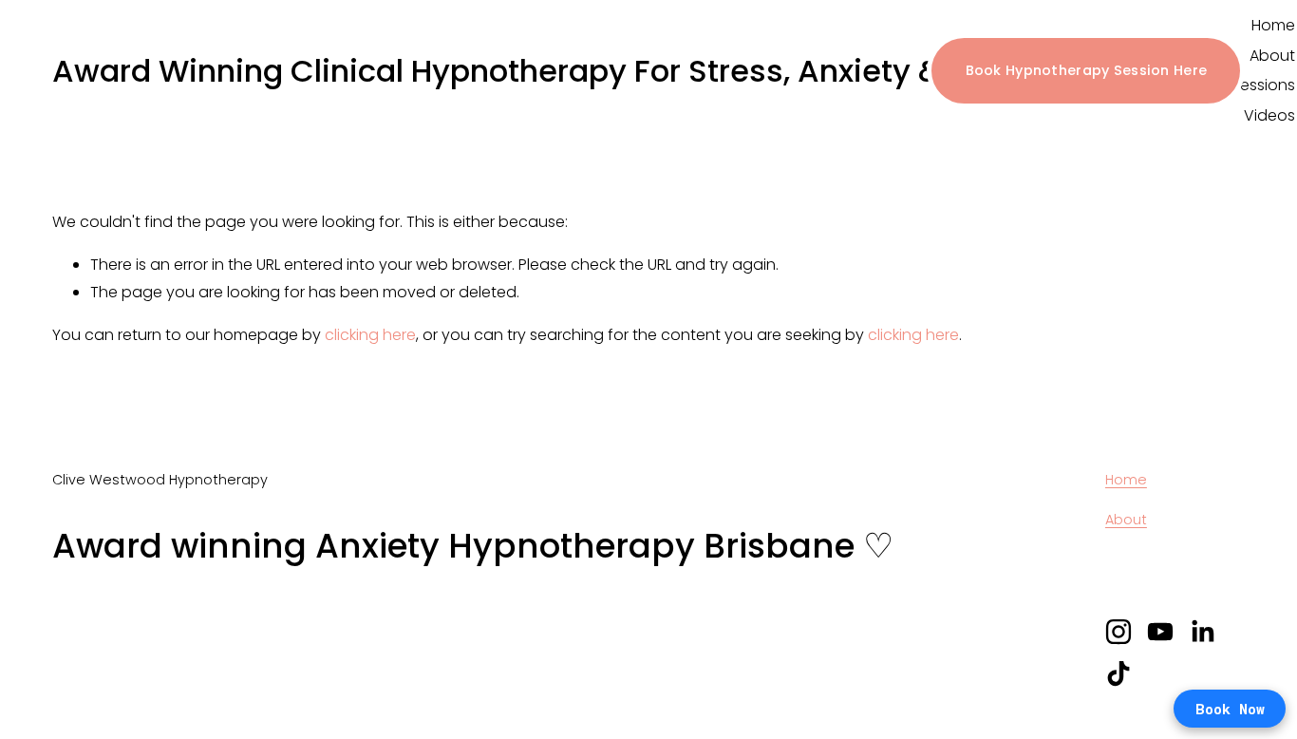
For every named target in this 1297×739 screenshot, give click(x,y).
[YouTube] (1160, 631)
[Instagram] (1118, 631)
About (1272, 55)
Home (1273, 25)
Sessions (1263, 85)
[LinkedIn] (1202, 631)
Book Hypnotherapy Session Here (1087, 70)
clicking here (370, 335)
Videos (1269, 115)
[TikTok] (1118, 673)
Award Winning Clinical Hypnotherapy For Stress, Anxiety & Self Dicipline (597, 70)
